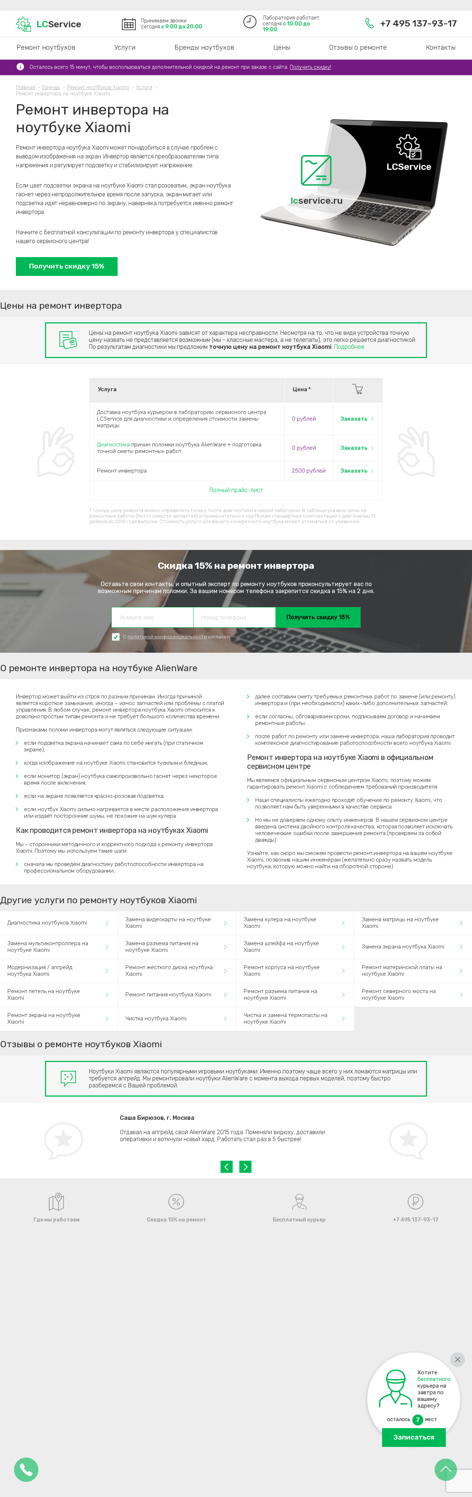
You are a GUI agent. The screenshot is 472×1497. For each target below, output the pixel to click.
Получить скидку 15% (66, 266)
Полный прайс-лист (236, 490)
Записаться (413, 1437)
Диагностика (113, 444)
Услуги (124, 47)
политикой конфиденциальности (167, 636)
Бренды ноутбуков (204, 47)
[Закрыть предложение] (457, 1359)
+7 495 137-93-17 (418, 23)
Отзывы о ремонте (358, 47)
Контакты (440, 47)
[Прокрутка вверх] (446, 1470)
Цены (281, 47)
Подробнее (349, 346)
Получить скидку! (310, 67)
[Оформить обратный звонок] (26, 1470)
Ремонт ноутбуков (46, 47)
